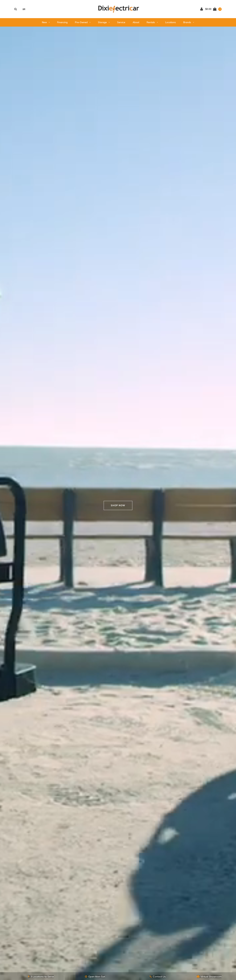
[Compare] (24, 9)
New (44, 22)
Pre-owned (81, 22)
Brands (187, 22)
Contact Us (159, 976)
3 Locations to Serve (42, 976)
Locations (170, 22)
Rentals (151, 22)
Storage (102, 22)
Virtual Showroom (211, 976)
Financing (62, 22)
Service (121, 22)
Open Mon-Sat (96, 976)
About (136, 22)
